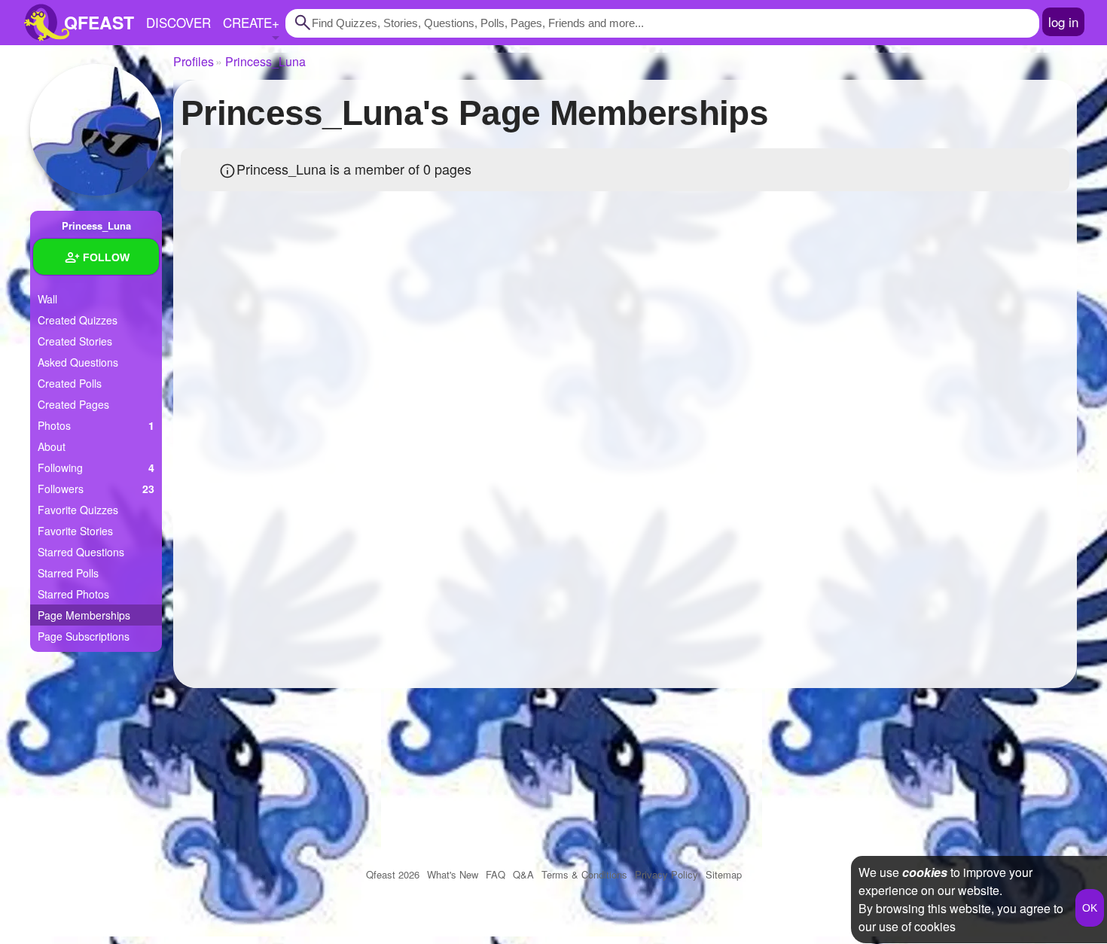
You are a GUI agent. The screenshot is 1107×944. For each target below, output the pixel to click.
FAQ (495, 874)
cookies (924, 872)
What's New (452, 874)
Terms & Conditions (584, 874)
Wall (47, 298)
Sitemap (724, 874)
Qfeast (392, 874)
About (52, 446)
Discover (178, 22)
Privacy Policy (666, 874)
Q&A (523, 874)
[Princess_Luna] (96, 130)
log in (1063, 21)
